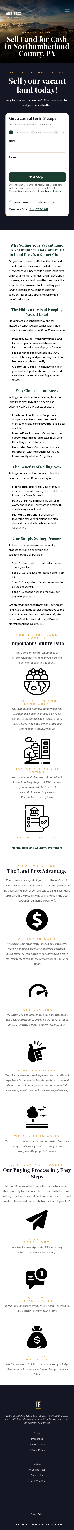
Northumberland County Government (37, 847)
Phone (12, 157)
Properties (37, 1438)
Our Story (37, 1463)
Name (12, 140)
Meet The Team (37, 1469)
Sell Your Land (37, 1444)
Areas (37, 1432)
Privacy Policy (37, 1450)
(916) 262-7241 (38, 209)
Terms (48, 191)
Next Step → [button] (37, 177)
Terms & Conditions (37, 1481)
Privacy (57, 191)
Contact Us (37, 1475)
